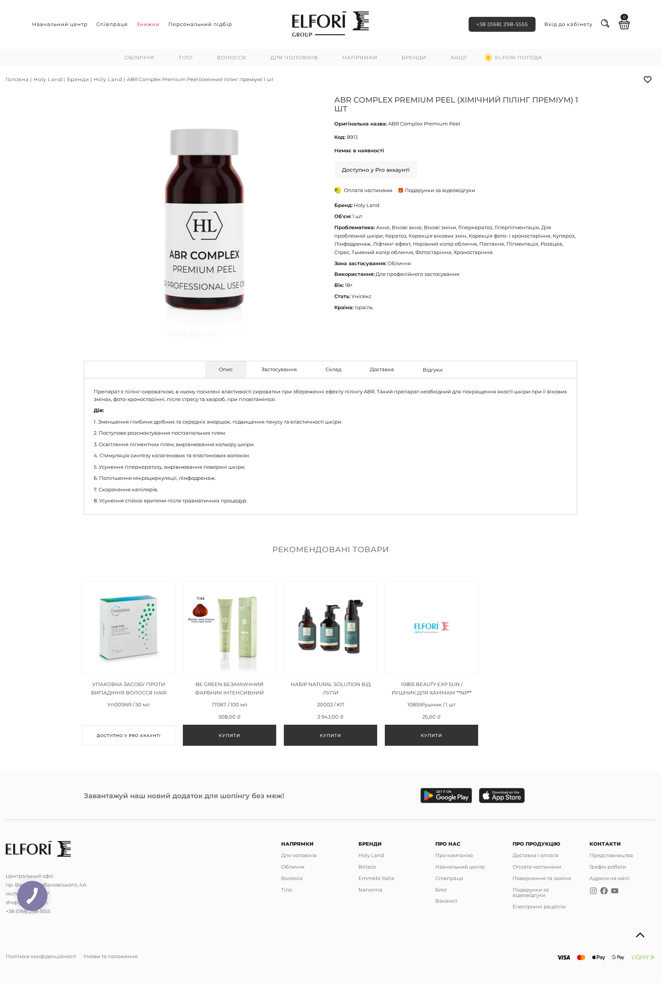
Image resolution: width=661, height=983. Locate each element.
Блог (441, 890)
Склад (333, 369)
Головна (17, 79)
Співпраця (112, 24)
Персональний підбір (200, 24)
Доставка (382, 369)
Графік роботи (607, 867)
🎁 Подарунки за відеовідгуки (436, 190)
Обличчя (140, 57)
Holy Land (48, 79)
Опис (226, 369)
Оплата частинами (537, 867)
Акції (459, 57)
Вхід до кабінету (568, 24)
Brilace (367, 867)
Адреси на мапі (609, 878)
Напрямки (360, 57)
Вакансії (446, 901)
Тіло (186, 57)
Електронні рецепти (539, 906)
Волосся (231, 57)
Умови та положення (110, 956)
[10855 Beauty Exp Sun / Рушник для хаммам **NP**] (431, 663)
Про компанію (454, 855)
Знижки (148, 24)
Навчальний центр (60, 24)
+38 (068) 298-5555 (502, 24)
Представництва (611, 855)
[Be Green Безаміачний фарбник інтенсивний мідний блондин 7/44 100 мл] (229, 663)
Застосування (279, 369)
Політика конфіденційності (41, 956)
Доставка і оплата (535, 855)
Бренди (414, 57)
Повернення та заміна (542, 878)
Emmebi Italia (376, 878)
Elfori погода (518, 57)
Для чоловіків (294, 57)
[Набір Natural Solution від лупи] (330, 663)
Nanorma (370, 890)
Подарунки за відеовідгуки (531, 892)
